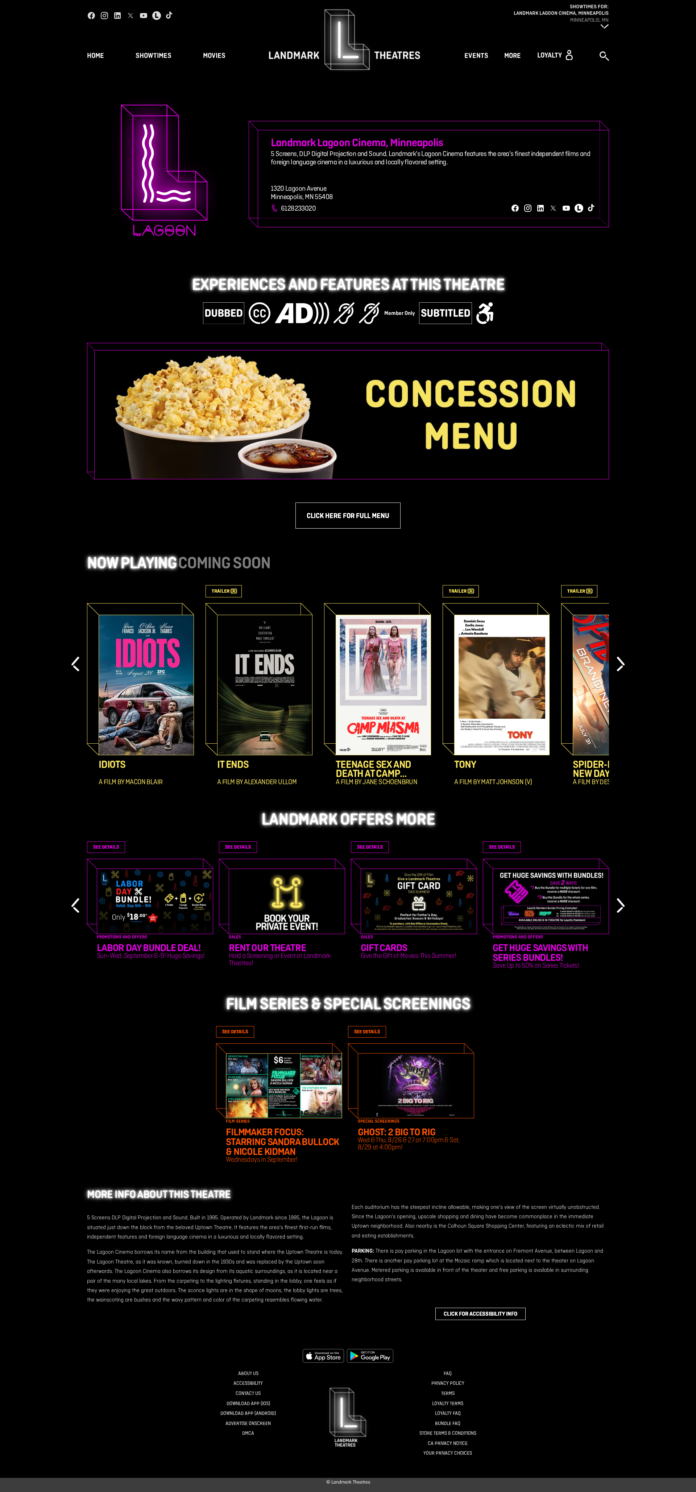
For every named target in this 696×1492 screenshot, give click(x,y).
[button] (555, 55)
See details (106, 847)
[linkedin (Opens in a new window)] (117, 15)
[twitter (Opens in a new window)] (130, 15)
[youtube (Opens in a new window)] (143, 15)
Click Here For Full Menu (348, 515)
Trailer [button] (220, 591)
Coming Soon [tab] (224, 562)
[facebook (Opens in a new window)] (91, 15)
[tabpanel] (348, 685)
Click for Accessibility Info (480, 1313)
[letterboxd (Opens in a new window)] (156, 15)
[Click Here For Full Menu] (352, 414)
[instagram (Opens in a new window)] (104, 15)
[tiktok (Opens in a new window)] (169, 15)
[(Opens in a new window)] (323, 1356)
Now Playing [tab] (132, 562)
